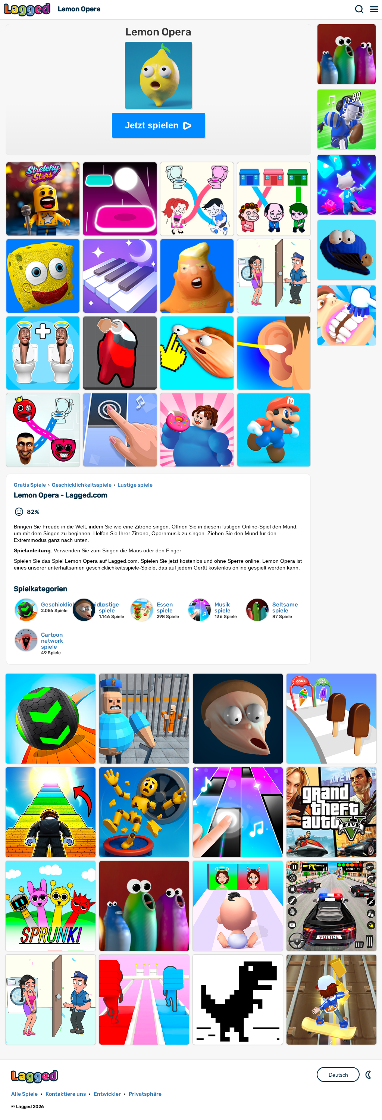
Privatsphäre (145, 1094)
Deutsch (338, 1075)
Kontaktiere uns (66, 1094)
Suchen (359, 9)
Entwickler (107, 1094)
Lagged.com (35, 1076)
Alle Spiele (24, 1094)
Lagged (28, 9)
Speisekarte (374, 9)
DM (368, 1074)
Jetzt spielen (152, 125)
